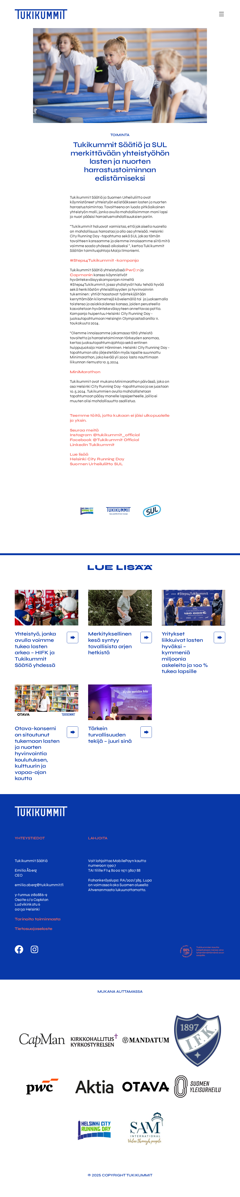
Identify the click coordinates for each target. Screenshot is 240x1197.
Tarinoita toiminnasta (37, 919)
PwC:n (132, 270)
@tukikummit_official (116, 435)
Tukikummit (102, 444)
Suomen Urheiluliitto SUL (96, 464)
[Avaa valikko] (221, 14)
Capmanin (81, 275)
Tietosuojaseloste (33, 928)
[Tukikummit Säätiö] (41, 14)
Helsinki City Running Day (97, 459)
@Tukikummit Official (116, 440)
